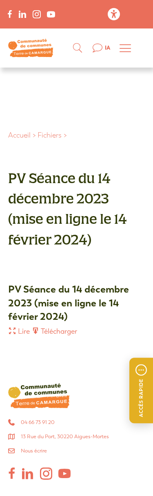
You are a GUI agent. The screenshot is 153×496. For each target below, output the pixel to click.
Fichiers (50, 135)
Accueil (19, 135)
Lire (23, 331)
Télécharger (58, 331)
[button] (141, 391)
